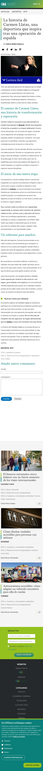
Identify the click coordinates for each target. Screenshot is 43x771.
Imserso (37, 496)
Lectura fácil (13, 80)
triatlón (7, 359)
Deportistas (35, 356)
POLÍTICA (21, 692)
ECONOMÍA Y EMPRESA (21, 696)
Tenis (2, 359)
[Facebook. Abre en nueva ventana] (7, 49)
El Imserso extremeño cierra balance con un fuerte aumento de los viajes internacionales (21, 477)
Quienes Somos (21, 668)
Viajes (3, 499)
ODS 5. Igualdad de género (10, 352)
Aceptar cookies (32, 765)
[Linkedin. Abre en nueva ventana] (16, 49)
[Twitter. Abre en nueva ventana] (11, 49)
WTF (25, 12)
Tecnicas (7, 741)
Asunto (3, 369)
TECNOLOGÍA (21, 701)
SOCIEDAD (5, 542)
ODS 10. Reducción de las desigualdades (16, 356)
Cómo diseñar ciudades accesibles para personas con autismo (19, 534)
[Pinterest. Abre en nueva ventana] (20, 49)
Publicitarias (8, 748)
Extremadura (10, 499)
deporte (21, 125)
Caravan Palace (6, 608)
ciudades (34, 550)
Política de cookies (19, 736)
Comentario (5, 377)
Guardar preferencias (13, 757)
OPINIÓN (21, 718)
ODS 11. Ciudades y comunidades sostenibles (17, 496)
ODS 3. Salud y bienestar (10, 490)
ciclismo (13, 189)
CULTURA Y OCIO (7, 484)
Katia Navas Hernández (9, 558)
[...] (21, 673)
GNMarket (21, 677)
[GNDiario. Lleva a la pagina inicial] (8, 4)
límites (9, 322)
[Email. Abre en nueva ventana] (3, 49)
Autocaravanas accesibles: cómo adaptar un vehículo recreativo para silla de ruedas (21, 589)
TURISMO (4, 596)
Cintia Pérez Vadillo (15, 44)
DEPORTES (16, 12)
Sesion (6, 752)
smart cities (5, 553)
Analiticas (7, 745)
